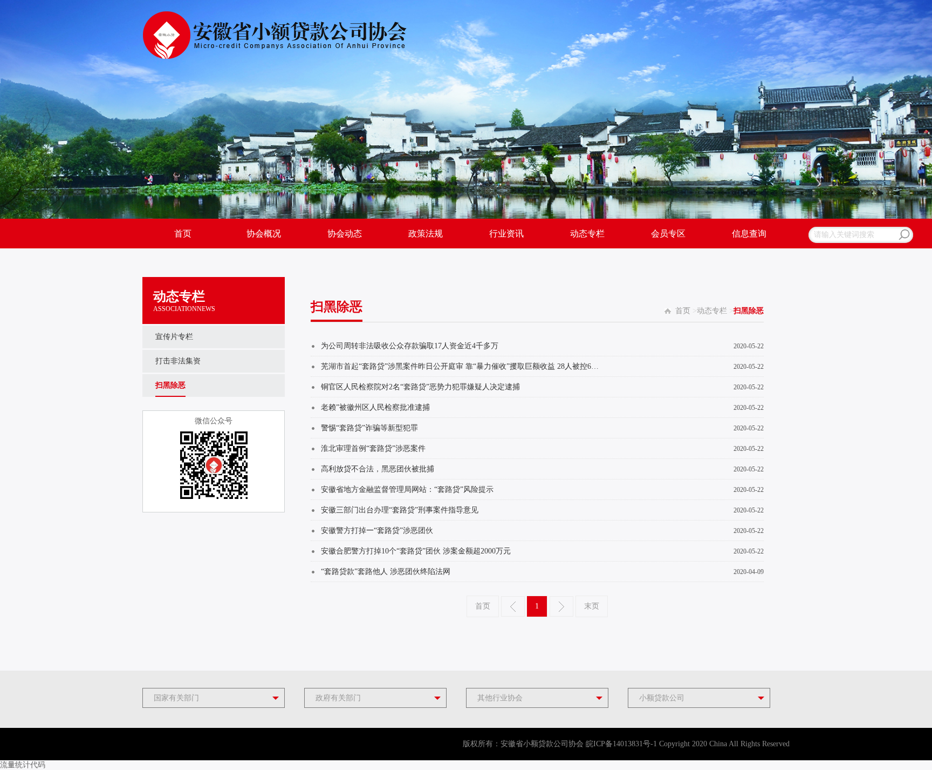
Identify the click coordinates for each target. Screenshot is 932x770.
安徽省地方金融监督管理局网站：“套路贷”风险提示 (407, 489)
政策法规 (425, 233)
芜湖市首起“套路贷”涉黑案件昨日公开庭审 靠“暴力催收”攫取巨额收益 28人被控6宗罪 (463, 366)
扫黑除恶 (170, 385)
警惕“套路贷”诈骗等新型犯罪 (369, 428)
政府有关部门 (338, 698)
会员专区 (668, 233)
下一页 (561, 606)
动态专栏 (587, 233)
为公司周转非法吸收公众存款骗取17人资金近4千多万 (409, 346)
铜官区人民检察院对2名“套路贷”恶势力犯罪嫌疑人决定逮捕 (420, 387)
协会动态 (344, 233)
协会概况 (263, 233)
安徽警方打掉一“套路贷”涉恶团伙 (377, 530)
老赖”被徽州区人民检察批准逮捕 (375, 407)
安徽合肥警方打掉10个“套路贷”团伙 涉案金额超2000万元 (416, 551)
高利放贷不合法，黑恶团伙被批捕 (377, 469)
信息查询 (749, 233)
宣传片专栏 (174, 337)
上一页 (513, 606)
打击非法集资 (178, 361)
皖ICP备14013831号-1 (621, 744)
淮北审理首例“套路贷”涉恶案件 (373, 448)
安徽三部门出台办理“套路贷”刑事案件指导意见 (399, 510)
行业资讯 (506, 233)
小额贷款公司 (661, 698)
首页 (182, 233)
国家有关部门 (176, 698)
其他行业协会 (500, 698)
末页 (591, 606)
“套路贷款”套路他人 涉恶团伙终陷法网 (385, 572)
